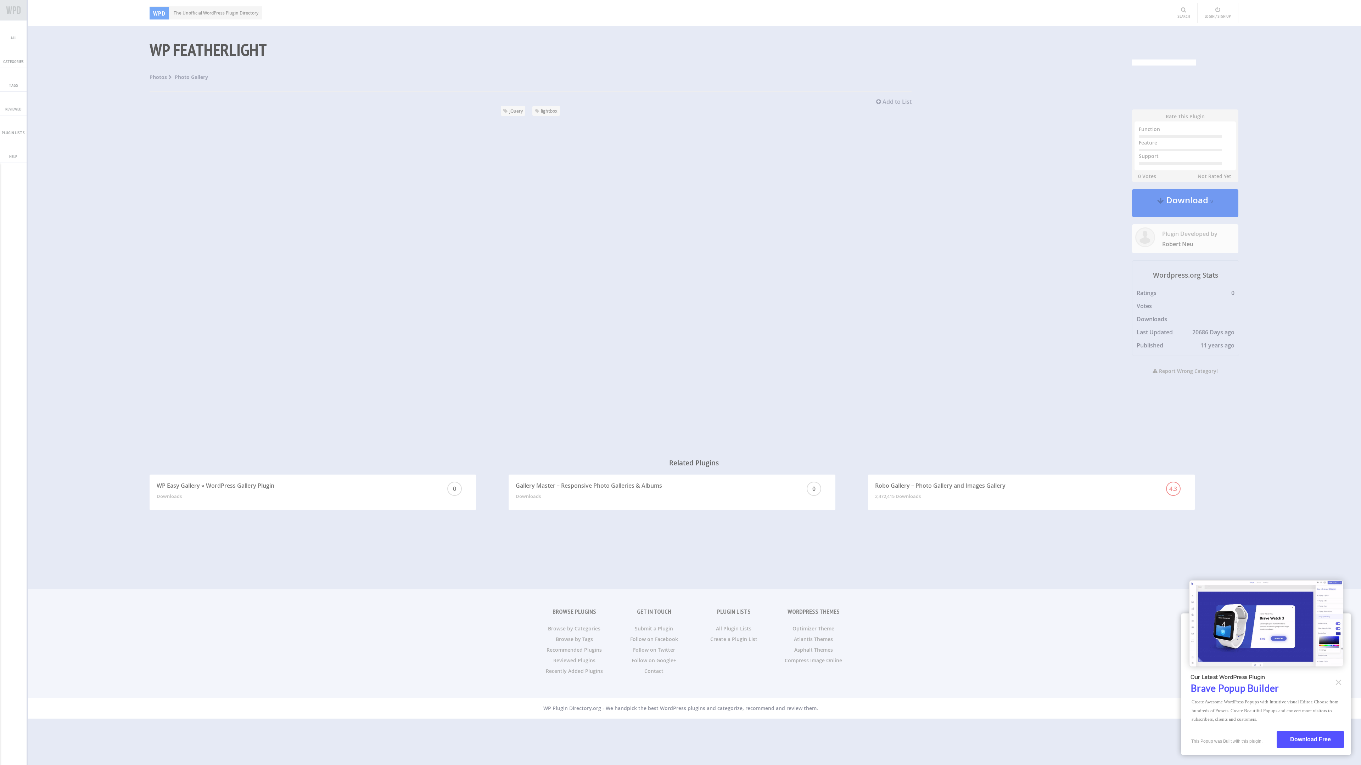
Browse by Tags (574, 639)
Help (13, 156)
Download (1188, 203)
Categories (13, 61)
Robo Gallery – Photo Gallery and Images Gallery (1026, 490)
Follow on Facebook (654, 639)
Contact (653, 671)
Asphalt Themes (813, 649)
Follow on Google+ (654, 660)
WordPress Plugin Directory (13, 10)
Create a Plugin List (733, 639)
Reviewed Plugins (574, 660)
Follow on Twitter (654, 649)
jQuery (516, 111)
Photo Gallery (191, 77)
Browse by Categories (574, 628)
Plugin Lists (13, 132)
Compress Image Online (813, 660)
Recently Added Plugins (574, 671)
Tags (13, 85)
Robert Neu (1177, 244)
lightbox (549, 111)
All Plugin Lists (733, 628)
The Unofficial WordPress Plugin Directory (205, 13)
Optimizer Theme (813, 628)
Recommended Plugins (574, 649)
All (13, 37)
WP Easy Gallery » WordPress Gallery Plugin (307, 490)
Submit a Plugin (654, 628)
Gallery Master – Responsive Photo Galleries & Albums (666, 490)
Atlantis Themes (813, 639)
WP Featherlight (208, 49)
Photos (159, 77)
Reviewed (13, 109)
